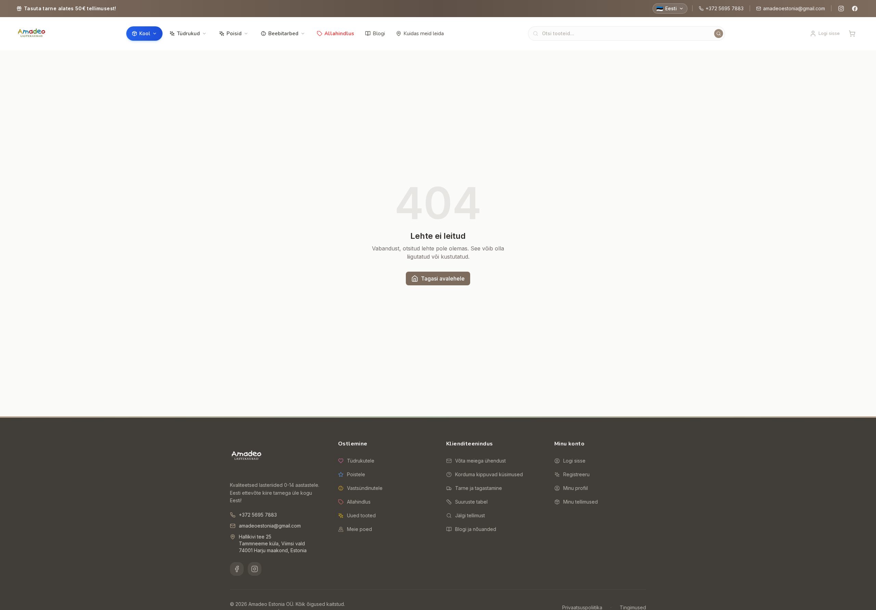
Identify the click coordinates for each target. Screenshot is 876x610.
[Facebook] (855, 8)
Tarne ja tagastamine (478, 488)
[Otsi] (718, 33)
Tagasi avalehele (443, 278)
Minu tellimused (580, 502)
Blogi (379, 33)
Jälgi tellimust (470, 515)
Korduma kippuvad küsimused (489, 474)
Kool (144, 33)
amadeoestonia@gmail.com (794, 8)
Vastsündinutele (365, 488)
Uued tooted (361, 515)
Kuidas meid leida (423, 33)
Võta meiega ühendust (480, 461)
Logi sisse (574, 461)
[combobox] (626, 33)
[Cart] (852, 33)
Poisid (234, 33)
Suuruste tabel (471, 502)
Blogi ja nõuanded (475, 529)
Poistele (356, 474)
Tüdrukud (188, 33)
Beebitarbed (283, 33)
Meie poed (359, 529)
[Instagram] (841, 8)
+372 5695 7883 (725, 8)
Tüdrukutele (360, 461)
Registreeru (576, 474)
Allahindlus (339, 33)
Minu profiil (575, 488)
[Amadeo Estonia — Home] (246, 456)
